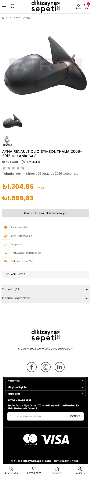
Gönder (75, 416)
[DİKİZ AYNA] (10, 18)
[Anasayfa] (6, 18)
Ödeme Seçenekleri (16, 298)
